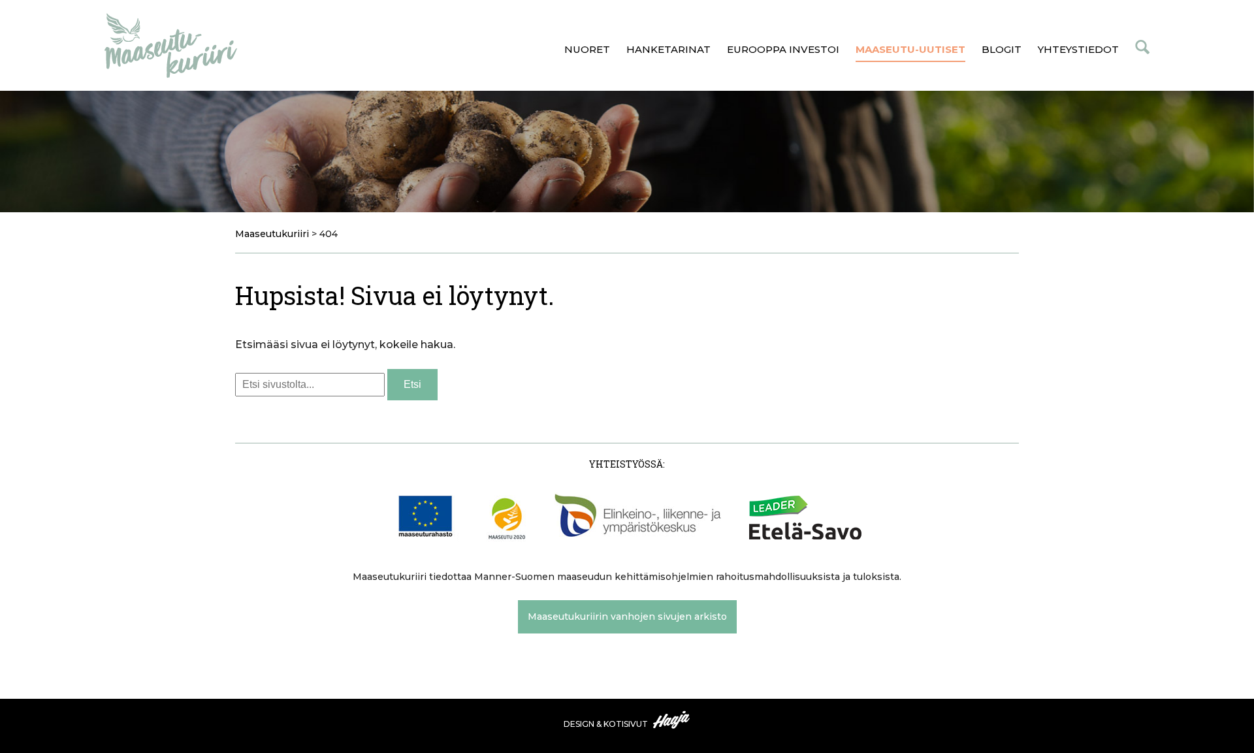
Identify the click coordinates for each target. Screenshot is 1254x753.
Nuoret (587, 49)
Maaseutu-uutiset (910, 49)
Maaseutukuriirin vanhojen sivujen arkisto (627, 616)
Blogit (1001, 49)
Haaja (672, 720)
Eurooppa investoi (783, 49)
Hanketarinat (668, 49)
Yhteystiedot (1078, 49)
